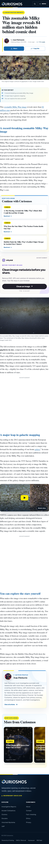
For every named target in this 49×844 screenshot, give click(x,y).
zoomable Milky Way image (15, 107)
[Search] (34, 4)
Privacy (28, 822)
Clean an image (24, 286)
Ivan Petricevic (18, 40)
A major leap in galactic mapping (15, 96)
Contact (29, 810)
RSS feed (39, 840)
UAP (3, 826)
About (28, 807)
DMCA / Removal (21, 840)
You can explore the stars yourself (15, 98)
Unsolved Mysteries (8, 822)
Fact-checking (31, 814)
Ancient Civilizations (8, 810)
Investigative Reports (14, 12)
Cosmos (4, 814)
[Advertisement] (24, 403)
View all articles (11, 704)
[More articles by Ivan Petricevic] (6, 41)
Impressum (31, 840)
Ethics (28, 818)
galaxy (37, 449)
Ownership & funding (8, 840)
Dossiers (5, 818)
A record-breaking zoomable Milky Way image (19, 93)
